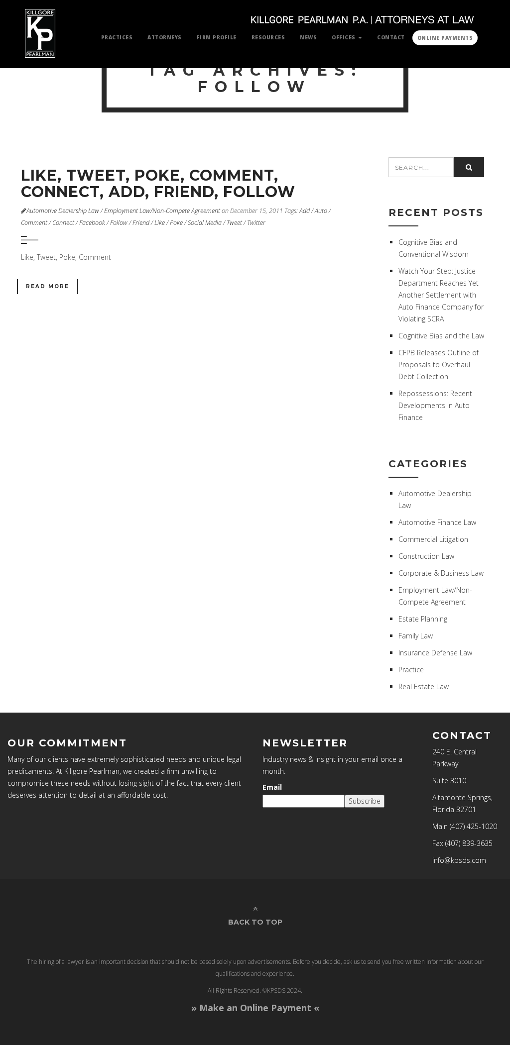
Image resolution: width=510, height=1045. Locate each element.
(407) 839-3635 (469, 843)
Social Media (205, 222)
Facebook (92, 222)
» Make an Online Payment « (255, 1008)
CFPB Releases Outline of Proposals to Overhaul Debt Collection (438, 364)
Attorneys (164, 37)
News (308, 37)
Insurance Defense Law (435, 652)
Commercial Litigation (433, 539)
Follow (119, 222)
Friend (140, 222)
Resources (268, 37)
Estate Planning (422, 619)
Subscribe (365, 801)
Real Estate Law (423, 686)
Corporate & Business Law (441, 573)
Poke (176, 222)
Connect (63, 222)
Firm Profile (217, 37)
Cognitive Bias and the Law (441, 335)
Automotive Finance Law (437, 522)
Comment (34, 222)
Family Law (415, 635)
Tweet (234, 222)
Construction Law (426, 556)
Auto (321, 211)
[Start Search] (469, 167)
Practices (117, 37)
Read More (47, 286)
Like (159, 222)
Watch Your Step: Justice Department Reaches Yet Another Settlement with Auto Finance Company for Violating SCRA (441, 294)
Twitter (256, 222)
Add (304, 211)
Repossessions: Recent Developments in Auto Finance (435, 405)
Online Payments (445, 37)
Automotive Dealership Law (62, 211)
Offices (344, 37)
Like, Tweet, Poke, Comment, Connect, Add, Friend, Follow (158, 183)
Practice (411, 669)
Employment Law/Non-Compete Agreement (162, 211)
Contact (391, 37)
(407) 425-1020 (473, 826)
